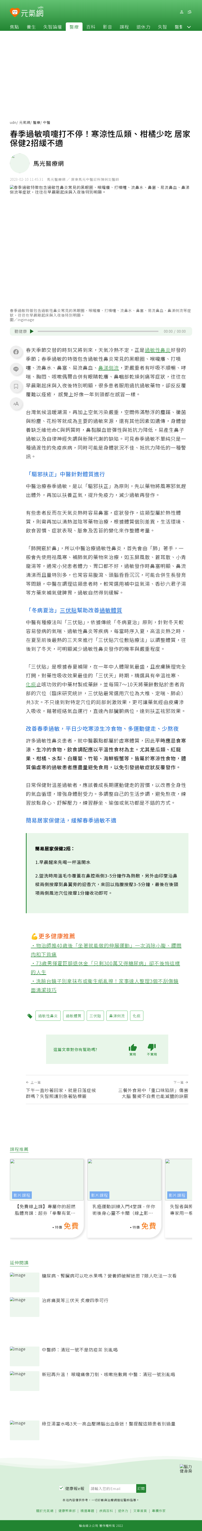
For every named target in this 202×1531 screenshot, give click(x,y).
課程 (124, 26)
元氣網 (24, 122)
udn (13, 122)
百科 (91, 26)
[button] (189, 26)
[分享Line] (16, 369)
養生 (31, 26)
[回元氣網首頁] (32, 12)
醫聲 (179, 26)
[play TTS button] (32, 331)
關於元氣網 (44, 1511)
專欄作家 (159, 1511)
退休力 (143, 26)
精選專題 (87, 1511)
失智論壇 (52, 26)
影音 (107, 26)
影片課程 (22, 1195)
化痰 (31, 684)
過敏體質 (111, 610)
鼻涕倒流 (108, 367)
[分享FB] (16, 352)
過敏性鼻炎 (158, 349)
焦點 (14, 26)
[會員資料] (182, 12)
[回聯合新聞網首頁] (15, 13)
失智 (162, 26)
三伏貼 (68, 610)
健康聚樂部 (67, 1511)
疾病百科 (106, 1511)
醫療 (74, 26)
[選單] (189, 12)
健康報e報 (74, 1488)
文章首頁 (140, 1511)
